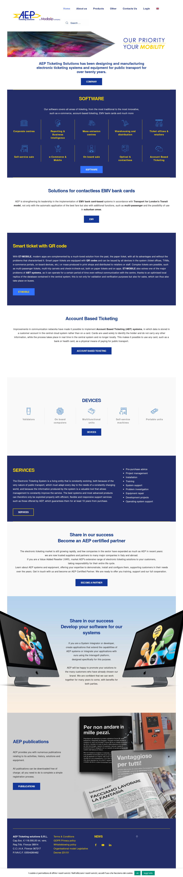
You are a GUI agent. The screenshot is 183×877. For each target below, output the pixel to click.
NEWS (98, 836)
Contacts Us (130, 8)
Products (98, 8)
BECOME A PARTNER (91, 582)
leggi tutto (148, 873)
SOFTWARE (91, 169)
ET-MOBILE (23, 291)
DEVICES (91, 432)
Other (113, 8)
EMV (91, 219)
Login (146, 8)
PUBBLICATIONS (26, 786)
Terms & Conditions (64, 836)
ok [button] (137, 873)
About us (81, 8)
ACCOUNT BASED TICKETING (91, 350)
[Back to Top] (137, 837)
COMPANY (91, 81)
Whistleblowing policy (65, 844)
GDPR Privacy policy (65, 840)
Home (66, 8)
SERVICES (23, 512)
